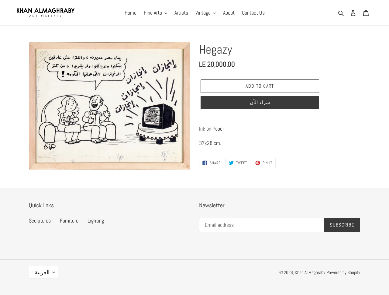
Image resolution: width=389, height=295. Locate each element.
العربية (42, 272)
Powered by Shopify (343, 272)
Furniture (69, 220)
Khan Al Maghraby (310, 272)
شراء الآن (260, 102)
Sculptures (40, 220)
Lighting (96, 220)
